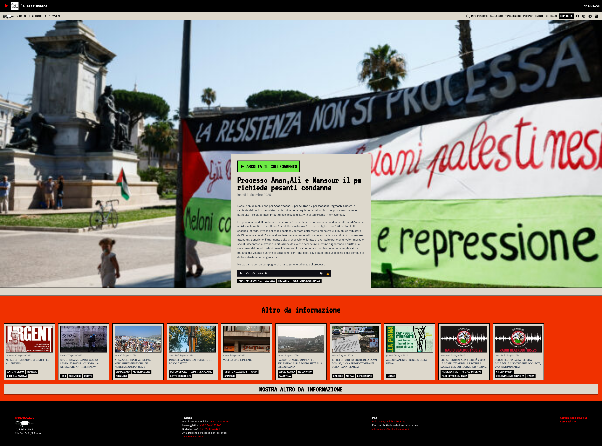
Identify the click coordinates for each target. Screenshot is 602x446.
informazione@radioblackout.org (390, 428)
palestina (285, 375)
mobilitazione (141, 371)
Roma (254, 371)
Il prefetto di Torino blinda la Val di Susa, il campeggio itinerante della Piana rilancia (354, 363)
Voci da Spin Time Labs (237, 359)
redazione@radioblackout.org (388, 421)
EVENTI (539, 16)
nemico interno (471, 371)
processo (283, 280)
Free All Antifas (17, 375)
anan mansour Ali (250, 280)
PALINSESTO (496, 16)
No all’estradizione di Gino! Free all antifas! (27, 361)
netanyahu (305, 371)
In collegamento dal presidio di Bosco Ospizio (190, 361)
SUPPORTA (566, 16)
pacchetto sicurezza (454, 375)
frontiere (75, 375)
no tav (350, 375)
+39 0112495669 (219, 421)
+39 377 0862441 (209, 428)
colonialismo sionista (510, 375)
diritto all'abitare (235, 371)
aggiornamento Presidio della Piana (406, 361)
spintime (229, 375)
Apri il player (591, 5)
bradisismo (123, 371)
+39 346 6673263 (210, 425)
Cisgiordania (287, 371)
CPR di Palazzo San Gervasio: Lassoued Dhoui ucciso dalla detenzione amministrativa (79, 363)
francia (32, 371)
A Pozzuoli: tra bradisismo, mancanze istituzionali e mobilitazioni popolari (133, 363)
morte (88, 375)
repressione (364, 375)
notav (391, 375)
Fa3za (530, 375)
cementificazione (201, 371)
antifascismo (15, 371)
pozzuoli (121, 375)
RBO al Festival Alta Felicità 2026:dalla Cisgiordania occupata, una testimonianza (518, 363)
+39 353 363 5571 (193, 436)
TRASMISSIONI (513, 16)
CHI (551, 16)
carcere (338, 375)
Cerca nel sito (568, 421)
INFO (479, 16)
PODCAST (528, 16)
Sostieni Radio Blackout (573, 417)
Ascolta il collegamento (271, 166)
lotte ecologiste (180, 375)
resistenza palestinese (306, 280)
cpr (64, 375)
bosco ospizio (178, 371)
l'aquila (270, 280)
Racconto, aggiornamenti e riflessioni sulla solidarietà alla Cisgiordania (300, 363)
